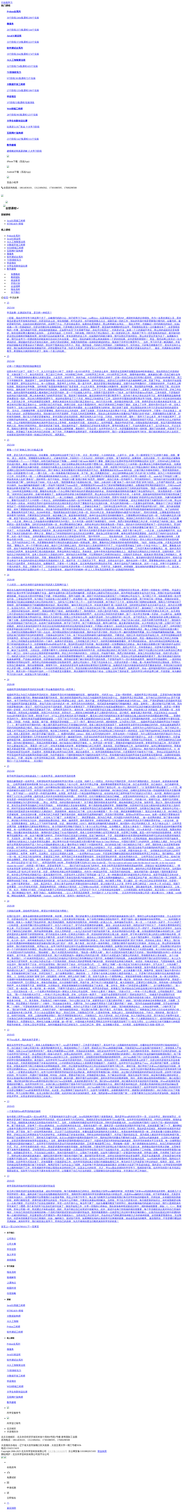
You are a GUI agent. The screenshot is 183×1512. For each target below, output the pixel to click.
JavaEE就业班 (14, 239)
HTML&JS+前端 (15, 223)
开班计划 (15, 283)
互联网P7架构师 (15, 251)
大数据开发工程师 (16, 245)
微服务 (10, 254)
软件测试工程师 (15, 1332)
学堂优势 (11, 1249)
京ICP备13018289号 (57, 1451)
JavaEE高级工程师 (16, 220)
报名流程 (15, 289)
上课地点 (11, 1282)
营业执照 (102, 1451)
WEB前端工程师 (15, 248)
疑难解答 (11, 1277)
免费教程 (15, 274)
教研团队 (15, 277)
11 (26, 1226)
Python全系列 (13, 236)
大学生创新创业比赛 (17, 266)
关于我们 (15, 292)
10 (24, 1226)
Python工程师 (13, 1326)
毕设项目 (11, 263)
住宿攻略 (11, 1293)
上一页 (9, 1226)
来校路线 (11, 1260)
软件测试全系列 (15, 257)
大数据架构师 (14, 1316)
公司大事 (11, 1244)
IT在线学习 (6, 2)
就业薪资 (15, 280)
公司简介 (11, 1238)
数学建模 (11, 269)
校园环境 (11, 1288)
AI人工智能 (12, 1321)
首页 (6, 297)
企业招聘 (15, 286)
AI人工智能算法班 (16, 242)
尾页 (36, 1226)
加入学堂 (11, 1254)
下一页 (30, 1226)
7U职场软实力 (14, 260)
